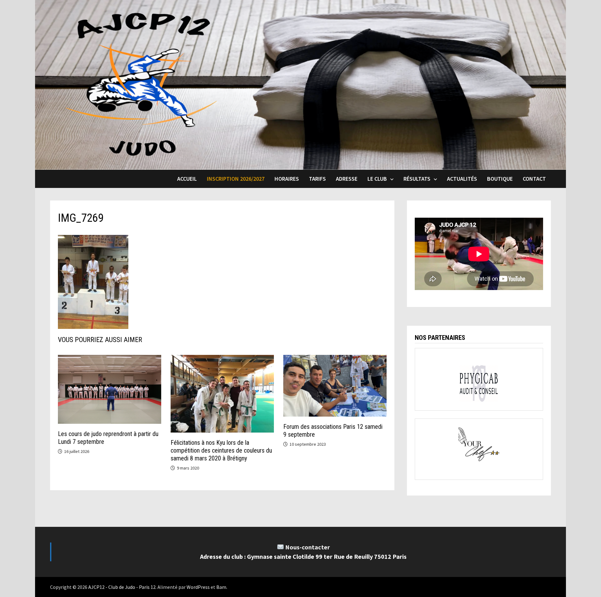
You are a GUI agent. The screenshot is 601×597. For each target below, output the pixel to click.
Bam (221, 587)
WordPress (198, 587)
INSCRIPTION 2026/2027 (236, 178)
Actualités (462, 178)
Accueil (187, 178)
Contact (534, 178)
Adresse (346, 178)
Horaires (287, 178)
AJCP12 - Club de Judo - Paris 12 (122, 587)
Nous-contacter (307, 547)
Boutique (500, 178)
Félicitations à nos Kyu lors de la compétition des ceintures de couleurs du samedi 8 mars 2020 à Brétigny (221, 450)
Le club (377, 178)
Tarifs (317, 178)
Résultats (416, 178)
